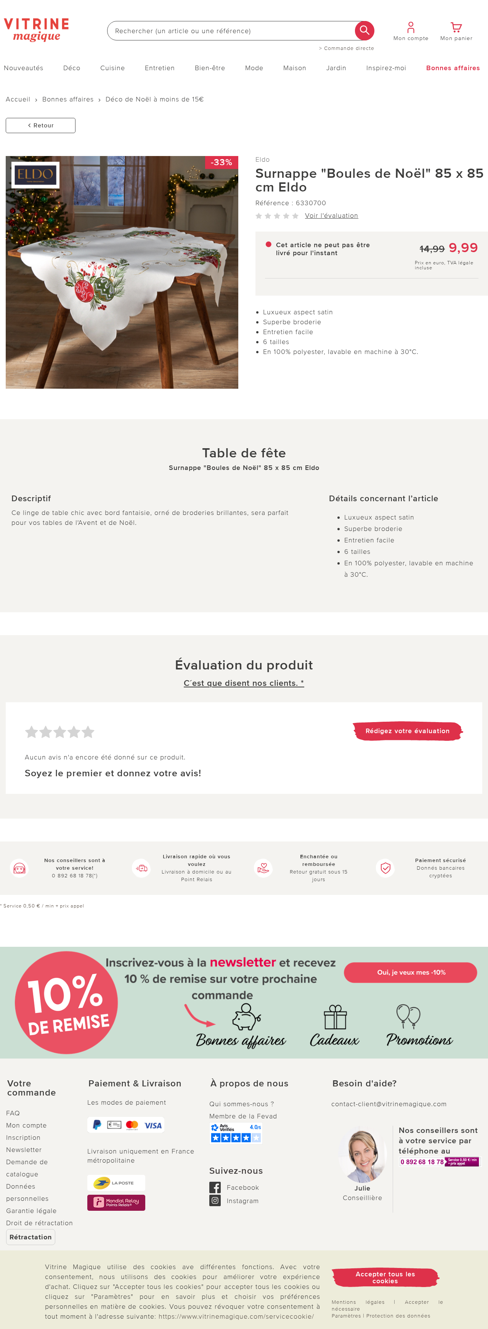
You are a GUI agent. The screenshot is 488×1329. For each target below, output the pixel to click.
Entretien (160, 68)
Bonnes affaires (453, 68)
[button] (40, 1088)
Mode (254, 68)
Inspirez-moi (386, 68)
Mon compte (26, 1125)
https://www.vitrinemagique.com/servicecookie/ (236, 1316)
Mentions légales (358, 1302)
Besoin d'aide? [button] (364, 1083)
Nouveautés (23, 68)
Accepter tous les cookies (386, 1277)
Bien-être (210, 68)
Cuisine (112, 68)
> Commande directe (346, 48)
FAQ (13, 1113)
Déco (71, 68)
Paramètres (346, 1316)
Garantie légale (31, 1211)
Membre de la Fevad (243, 1116)
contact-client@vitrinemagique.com (389, 1104)
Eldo (262, 159)
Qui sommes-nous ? (241, 1104)
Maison (295, 68)
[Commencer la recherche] (364, 30)
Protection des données (398, 1316)
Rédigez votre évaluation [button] (408, 731)
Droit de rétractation (39, 1223)
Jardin (336, 68)
